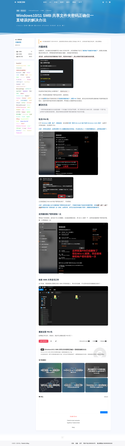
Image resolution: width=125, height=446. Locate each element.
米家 (24, 72)
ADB (23, 84)
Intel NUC (19, 91)
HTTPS (18, 112)
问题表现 (18, 42)
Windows (23, 10)
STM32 (22, 75)
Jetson (22, 93)
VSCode (18, 128)
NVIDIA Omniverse (21, 107)
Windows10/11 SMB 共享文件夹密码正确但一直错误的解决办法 (55, 352)
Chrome (24, 98)
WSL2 (18, 123)
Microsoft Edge (20, 88)
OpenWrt (22, 77)
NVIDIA (18, 109)
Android (18, 84)
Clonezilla (19, 68)
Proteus (28, 109)
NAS (30, 75)
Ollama (29, 128)
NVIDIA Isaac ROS (21, 65)
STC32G (29, 102)
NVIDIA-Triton (20, 95)
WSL (24, 130)
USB (17, 75)
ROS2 (29, 72)
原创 (18, 10)
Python (24, 112)
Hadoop (18, 98)
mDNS (30, 98)
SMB (29, 65)
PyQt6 (24, 116)
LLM (30, 114)
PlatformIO (19, 133)
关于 (80, 443)
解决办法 (17, 45)
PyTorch (29, 130)
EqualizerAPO (25, 119)
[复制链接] (56, 341)
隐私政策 (106, 396)
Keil (27, 75)
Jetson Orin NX (24, 121)
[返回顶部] (62, 437)
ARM (30, 100)
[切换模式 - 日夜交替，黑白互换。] (103, 2)
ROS (24, 79)
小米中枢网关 (24, 100)
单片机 (28, 77)
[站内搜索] (106, 2)
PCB (17, 121)
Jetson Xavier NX (21, 86)
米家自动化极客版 (21, 70)
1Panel (18, 102)
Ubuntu (27, 95)
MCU (29, 107)
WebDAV (25, 91)
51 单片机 (19, 79)
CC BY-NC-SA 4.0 (55, 354)
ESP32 (23, 102)
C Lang (24, 128)
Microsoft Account (21, 105)
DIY (23, 109)
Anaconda (26, 114)
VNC (17, 93)
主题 (76, 443)
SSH (17, 77)
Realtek (18, 116)
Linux (29, 126)
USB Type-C (19, 82)
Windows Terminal (21, 126)
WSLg (18, 119)
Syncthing (27, 82)
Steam (29, 105)
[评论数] (64, 25)
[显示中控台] (109, 2)
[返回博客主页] (21, 2)
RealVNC (19, 63)
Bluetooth (19, 72)
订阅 (72, 443)
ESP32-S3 (28, 88)
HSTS (29, 112)
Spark (28, 116)
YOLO (23, 123)
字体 (30, 91)
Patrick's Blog (100, 354)
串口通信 (19, 114)
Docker (29, 79)
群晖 (17, 100)
